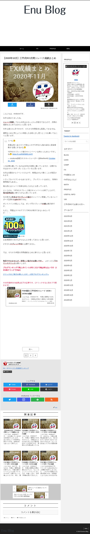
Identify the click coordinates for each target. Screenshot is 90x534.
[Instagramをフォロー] (23, 400)
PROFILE (67, 189)
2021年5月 (68, 221)
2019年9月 (68, 300)
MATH (66, 185)
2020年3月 (68, 270)
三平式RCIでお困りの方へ (74, 204)
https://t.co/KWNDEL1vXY (22, 154)
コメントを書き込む (30, 512)
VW (65, 199)
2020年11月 (68, 241)
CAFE (66, 160)
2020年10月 (68, 246)
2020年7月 (68, 251)
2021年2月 (68, 226)
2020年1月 (68, 280)
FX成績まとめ (8, 371)
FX (65, 170)
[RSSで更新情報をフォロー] (51, 400)
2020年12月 (68, 236)
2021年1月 (68, 231)
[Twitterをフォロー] (9, 400)
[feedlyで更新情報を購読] (37, 400)
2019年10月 (68, 295)
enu (76, 80)
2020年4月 (68, 265)
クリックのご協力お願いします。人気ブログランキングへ (26, 274)
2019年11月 (68, 290)
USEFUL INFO (69, 194)
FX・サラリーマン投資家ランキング (16, 368)
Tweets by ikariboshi (71, 136)
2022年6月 (68, 216)
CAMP (66, 165)
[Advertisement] (45, 33)
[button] (86, 141)
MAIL (86, 528)
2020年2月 (68, 275)
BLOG (66, 155)
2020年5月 (68, 261)
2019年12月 (68, 285)
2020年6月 (68, 256)
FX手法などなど (70, 180)
